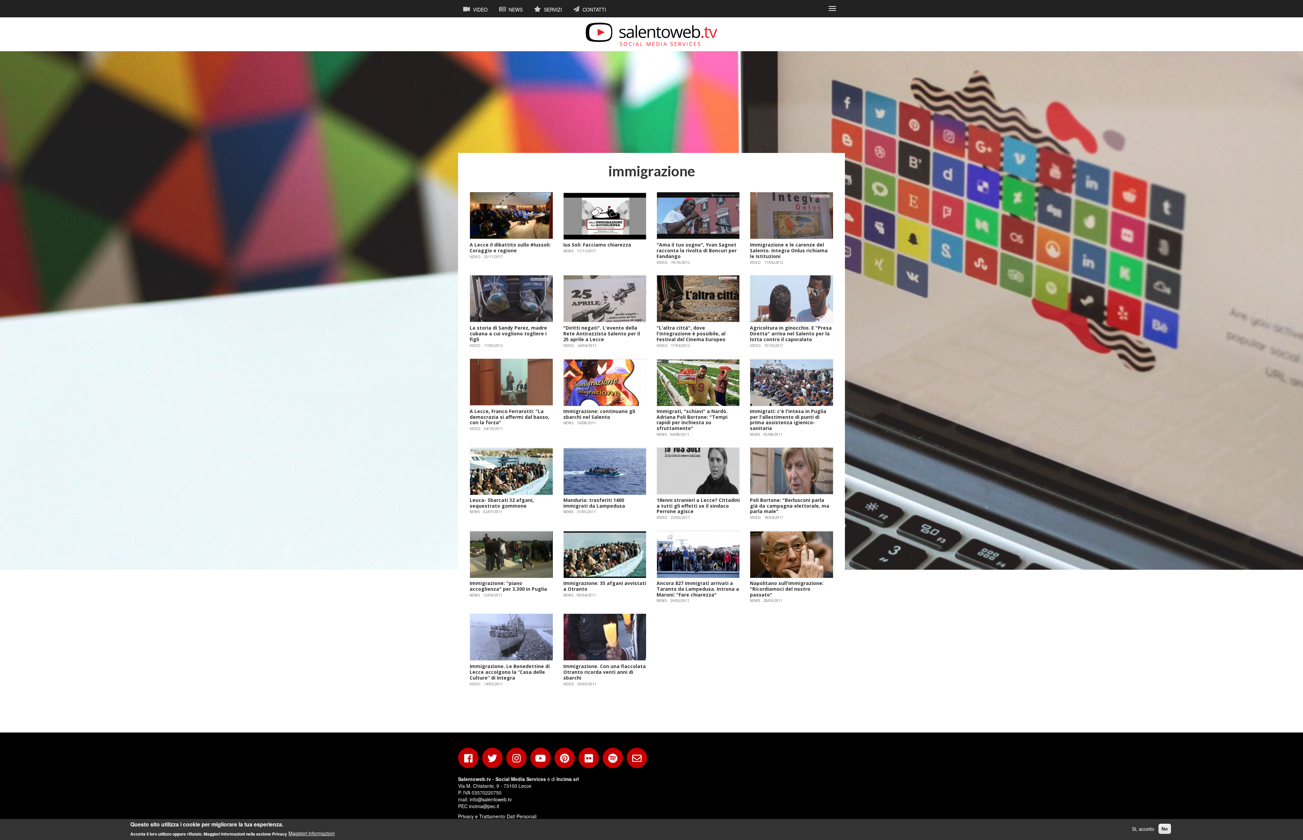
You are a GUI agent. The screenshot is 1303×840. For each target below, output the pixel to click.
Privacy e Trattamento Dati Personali (497, 816)
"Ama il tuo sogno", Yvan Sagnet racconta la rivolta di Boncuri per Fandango (697, 250)
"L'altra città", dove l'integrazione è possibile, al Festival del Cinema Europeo (691, 334)
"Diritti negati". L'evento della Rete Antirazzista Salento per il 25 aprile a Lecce (601, 334)
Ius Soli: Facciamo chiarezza (597, 244)
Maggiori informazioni (311, 833)
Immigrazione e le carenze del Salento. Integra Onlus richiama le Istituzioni (789, 250)
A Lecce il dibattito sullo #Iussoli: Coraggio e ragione (510, 247)
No (1165, 829)
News (515, 9)
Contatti (593, 9)
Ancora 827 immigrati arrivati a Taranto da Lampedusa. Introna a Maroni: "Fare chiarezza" (698, 589)
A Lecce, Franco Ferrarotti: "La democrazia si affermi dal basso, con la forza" (509, 417)
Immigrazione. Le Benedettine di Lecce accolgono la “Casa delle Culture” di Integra (510, 672)
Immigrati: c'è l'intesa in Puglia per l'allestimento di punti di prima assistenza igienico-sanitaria (788, 419)
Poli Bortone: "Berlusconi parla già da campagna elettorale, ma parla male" (789, 506)
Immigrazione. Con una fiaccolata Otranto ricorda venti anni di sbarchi (604, 672)
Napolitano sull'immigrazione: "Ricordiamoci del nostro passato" (787, 589)
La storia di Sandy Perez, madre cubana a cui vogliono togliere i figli (508, 334)
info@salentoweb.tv (491, 799)
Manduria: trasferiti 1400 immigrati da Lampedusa (594, 503)
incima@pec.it (484, 806)
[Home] (651, 34)
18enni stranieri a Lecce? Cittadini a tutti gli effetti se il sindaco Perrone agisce (698, 506)
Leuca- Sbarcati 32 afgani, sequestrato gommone (502, 503)
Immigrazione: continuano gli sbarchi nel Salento (599, 414)
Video (480, 9)
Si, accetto (1143, 828)
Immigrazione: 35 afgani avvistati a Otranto (604, 586)
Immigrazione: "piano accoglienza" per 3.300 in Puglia (508, 586)
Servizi (552, 9)
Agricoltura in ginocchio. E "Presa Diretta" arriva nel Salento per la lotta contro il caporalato (791, 334)
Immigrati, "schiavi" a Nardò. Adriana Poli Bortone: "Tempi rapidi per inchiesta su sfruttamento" (692, 419)
